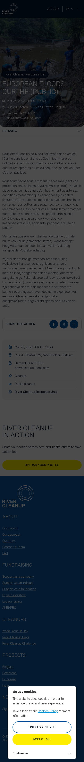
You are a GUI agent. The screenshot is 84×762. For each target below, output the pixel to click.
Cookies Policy (48, 711)
